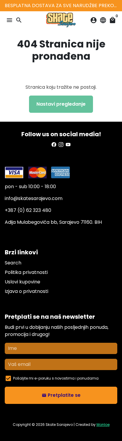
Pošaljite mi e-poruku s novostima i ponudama (56, 378)
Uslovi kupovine (22, 281)
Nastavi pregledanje (61, 104)
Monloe (103, 424)
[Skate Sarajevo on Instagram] (61, 144)
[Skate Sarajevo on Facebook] (54, 144)
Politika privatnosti (26, 272)
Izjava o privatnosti (26, 291)
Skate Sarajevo (59, 424)
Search (13, 262)
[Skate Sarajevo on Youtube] (68, 144)
